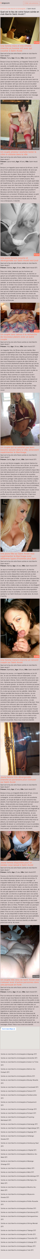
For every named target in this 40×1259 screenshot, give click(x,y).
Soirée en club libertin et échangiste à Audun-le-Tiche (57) (19, 1063)
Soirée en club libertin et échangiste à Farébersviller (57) (19, 1096)
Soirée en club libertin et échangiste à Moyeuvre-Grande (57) (18, 1195)
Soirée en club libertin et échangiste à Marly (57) (17, 1168)
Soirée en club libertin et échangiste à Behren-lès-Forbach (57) (18, 1070)
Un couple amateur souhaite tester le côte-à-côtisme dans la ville (18, 153)
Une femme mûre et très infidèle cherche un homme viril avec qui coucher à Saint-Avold (16, 48)
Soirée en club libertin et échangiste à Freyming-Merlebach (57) (18, 1118)
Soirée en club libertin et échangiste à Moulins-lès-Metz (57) (18, 1188)
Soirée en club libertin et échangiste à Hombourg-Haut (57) (20, 1144)
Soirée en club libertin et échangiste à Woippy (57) (18, 1246)
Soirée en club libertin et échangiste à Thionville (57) (19, 1238)
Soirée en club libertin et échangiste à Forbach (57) (18, 1113)
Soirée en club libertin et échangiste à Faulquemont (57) (18, 1103)
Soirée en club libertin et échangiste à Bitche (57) (18, 1076)
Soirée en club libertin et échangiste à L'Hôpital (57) (18, 1150)
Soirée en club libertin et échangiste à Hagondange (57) (20, 1128)
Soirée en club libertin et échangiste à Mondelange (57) (20, 1176)
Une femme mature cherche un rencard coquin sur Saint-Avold (19, 661)
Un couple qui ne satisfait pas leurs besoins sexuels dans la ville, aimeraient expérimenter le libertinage (19, 449)
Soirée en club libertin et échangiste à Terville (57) (18, 1234)
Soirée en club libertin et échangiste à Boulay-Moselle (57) (19, 1081)
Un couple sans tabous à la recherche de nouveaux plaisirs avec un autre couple (18, 337)
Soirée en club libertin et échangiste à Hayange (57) (19, 1132)
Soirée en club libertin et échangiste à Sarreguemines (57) (19, 1217)
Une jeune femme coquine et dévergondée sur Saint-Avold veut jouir (19, 259)
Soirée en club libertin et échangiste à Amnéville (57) (19, 1058)
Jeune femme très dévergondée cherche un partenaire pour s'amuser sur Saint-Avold (18, 779)
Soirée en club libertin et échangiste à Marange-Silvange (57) (17, 1162)
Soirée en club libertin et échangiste (12, 9)
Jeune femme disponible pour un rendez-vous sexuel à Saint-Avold (16, 863)
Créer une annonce (31, 3)
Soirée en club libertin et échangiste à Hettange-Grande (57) (17, 1137)
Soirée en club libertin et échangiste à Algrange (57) (19, 1054)
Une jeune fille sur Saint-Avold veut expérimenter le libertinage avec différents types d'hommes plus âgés (18, 556)
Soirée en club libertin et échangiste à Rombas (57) (18, 1208)
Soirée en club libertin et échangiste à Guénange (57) (19, 1124)
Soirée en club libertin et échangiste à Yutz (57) (17, 1250)
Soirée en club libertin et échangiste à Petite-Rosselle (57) (19, 1202)
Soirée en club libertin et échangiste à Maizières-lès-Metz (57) (19, 1155)
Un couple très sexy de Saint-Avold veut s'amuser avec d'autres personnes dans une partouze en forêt (19, 982)
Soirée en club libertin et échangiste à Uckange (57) (19, 1242)
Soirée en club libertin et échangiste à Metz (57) (17, 1172)
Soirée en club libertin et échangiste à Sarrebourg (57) (19, 1212)
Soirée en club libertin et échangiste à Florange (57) (19, 1109)
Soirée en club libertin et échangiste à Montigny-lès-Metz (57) (19, 1181)
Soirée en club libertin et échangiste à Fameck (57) (18, 1091)
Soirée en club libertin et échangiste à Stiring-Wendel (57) (19, 1224)
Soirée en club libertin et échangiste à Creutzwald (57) (19, 1087)
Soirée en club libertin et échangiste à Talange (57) (18, 1230)
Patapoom (5, 3)
